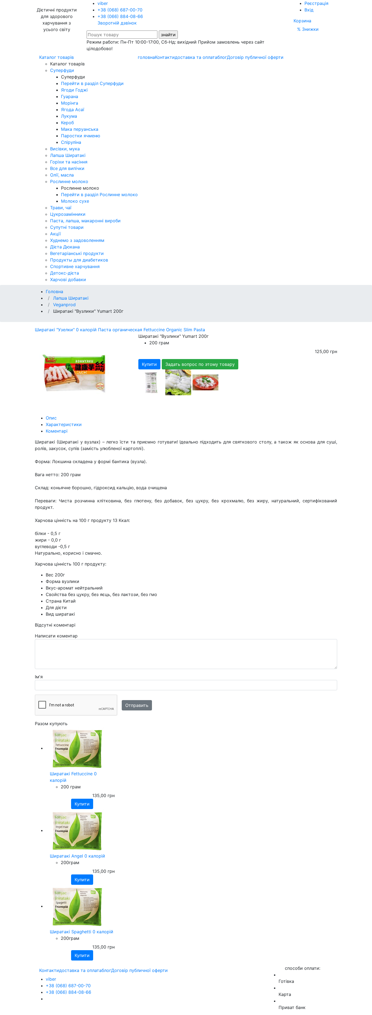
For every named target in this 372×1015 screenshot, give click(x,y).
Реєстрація (316, 3)
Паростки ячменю (80, 135)
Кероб (67, 122)
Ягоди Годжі (74, 90)
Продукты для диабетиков (79, 260)
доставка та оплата (196, 57)
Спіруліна (71, 142)
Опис (51, 418)
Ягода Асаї (72, 109)
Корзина (302, 20)
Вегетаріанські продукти (77, 253)
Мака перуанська (79, 129)
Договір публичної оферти (255, 57)
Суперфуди (62, 70)
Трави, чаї (60, 207)
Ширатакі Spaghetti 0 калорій (81, 931)
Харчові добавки (68, 279)
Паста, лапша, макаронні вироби (85, 220)
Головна (54, 291)
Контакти (165, 57)
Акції (55, 233)
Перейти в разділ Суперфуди (92, 83)
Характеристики (64, 424)
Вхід (308, 10)
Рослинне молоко (69, 181)
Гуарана (69, 96)
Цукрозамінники (68, 214)
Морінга (69, 103)
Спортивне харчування (75, 266)
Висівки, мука (65, 148)
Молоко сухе (75, 201)
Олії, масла (62, 175)
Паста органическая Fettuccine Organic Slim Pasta (151, 329)
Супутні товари (67, 227)
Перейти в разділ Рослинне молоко (99, 194)
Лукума (69, 116)
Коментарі (57, 431)
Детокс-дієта (64, 273)
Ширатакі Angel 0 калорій (77, 856)
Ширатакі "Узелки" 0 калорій (66, 329)
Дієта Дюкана (65, 247)
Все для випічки (67, 168)
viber (102, 3)
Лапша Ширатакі (68, 155)
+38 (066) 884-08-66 (120, 16)
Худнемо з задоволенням (77, 240)
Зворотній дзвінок (117, 23)
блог (222, 57)
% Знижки (308, 29)
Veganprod (64, 304)
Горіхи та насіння (68, 162)
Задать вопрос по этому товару (200, 364)
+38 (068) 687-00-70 (119, 10)
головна (146, 57)
